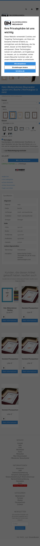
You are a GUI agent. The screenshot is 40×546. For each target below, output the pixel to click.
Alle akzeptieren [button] (20, 64)
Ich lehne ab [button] (20, 71)
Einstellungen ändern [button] (20, 67)
